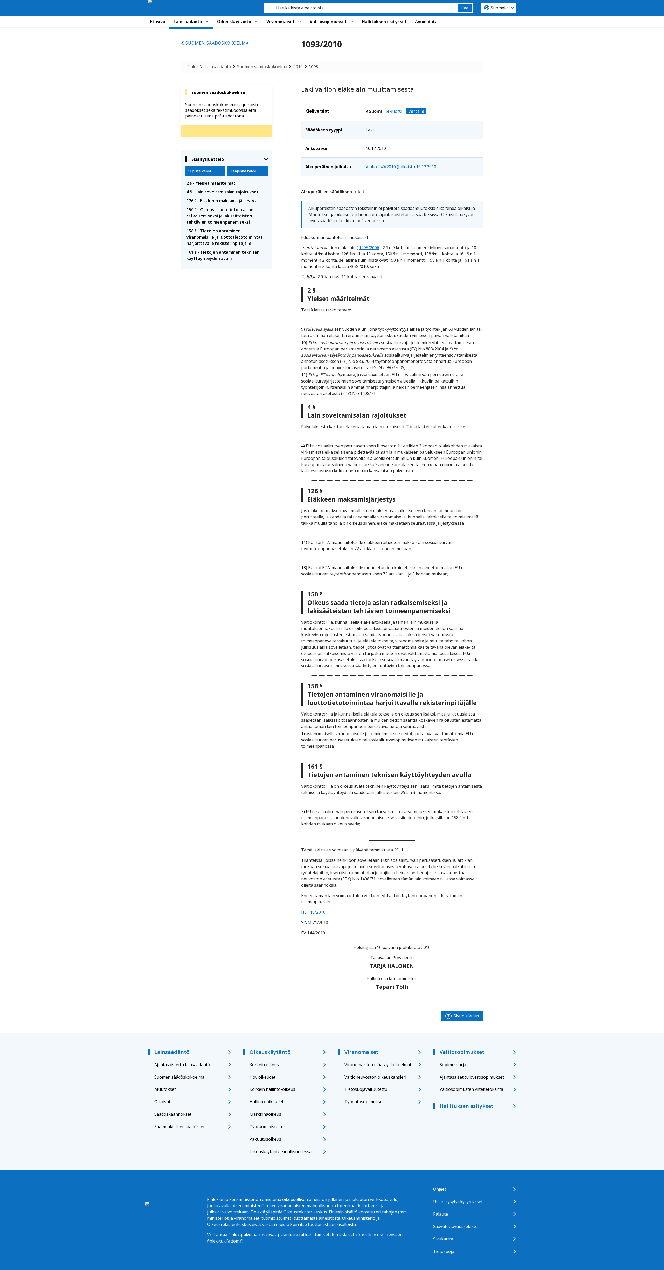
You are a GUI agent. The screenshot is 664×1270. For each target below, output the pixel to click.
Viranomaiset (280, 21)
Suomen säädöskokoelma (217, 43)
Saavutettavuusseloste (455, 1226)
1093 (313, 67)
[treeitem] (226, 183)
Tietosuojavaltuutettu (365, 1089)
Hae (464, 8)
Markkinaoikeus (265, 1114)
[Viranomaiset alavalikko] (299, 21)
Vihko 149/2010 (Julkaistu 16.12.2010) (402, 167)
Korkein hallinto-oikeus (272, 1089)
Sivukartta (443, 1239)
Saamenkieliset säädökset (179, 1126)
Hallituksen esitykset (384, 21)
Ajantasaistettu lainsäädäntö (182, 1064)
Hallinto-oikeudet (266, 1102)
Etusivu (157, 21)
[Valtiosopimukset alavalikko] (352, 21)
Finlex (192, 67)
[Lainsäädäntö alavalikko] (207, 21)
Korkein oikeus (264, 1064)
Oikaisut (162, 1102)
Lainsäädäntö (188, 21)
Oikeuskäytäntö (234, 21)
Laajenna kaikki (243, 171)
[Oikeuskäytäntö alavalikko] (256, 21)
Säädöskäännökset (172, 1114)
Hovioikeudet (262, 1077)
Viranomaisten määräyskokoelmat (377, 1064)
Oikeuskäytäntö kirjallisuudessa (281, 1151)
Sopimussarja (453, 1064)
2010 (298, 67)
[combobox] (361, 8)
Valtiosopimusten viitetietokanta (471, 1089)
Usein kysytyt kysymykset (458, 1201)
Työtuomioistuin (266, 1126)
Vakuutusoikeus (265, 1139)
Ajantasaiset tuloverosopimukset (472, 1077)
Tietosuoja (443, 1251)
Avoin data (426, 21)
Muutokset (165, 1089)
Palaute (440, 1214)
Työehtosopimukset (364, 1102)
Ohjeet (439, 1189)
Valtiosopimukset (328, 21)
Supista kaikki (199, 171)
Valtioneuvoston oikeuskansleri (375, 1077)
